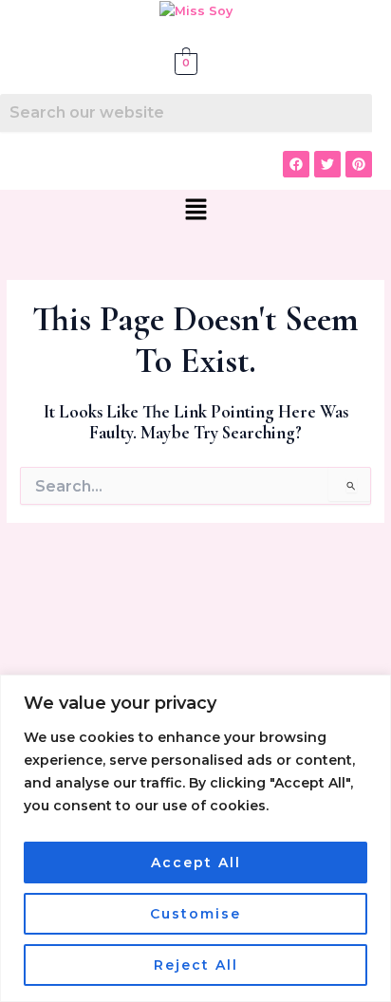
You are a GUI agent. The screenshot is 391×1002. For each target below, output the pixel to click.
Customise (195, 913)
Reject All (196, 965)
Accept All (196, 862)
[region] (195, 838)
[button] (195, 211)
